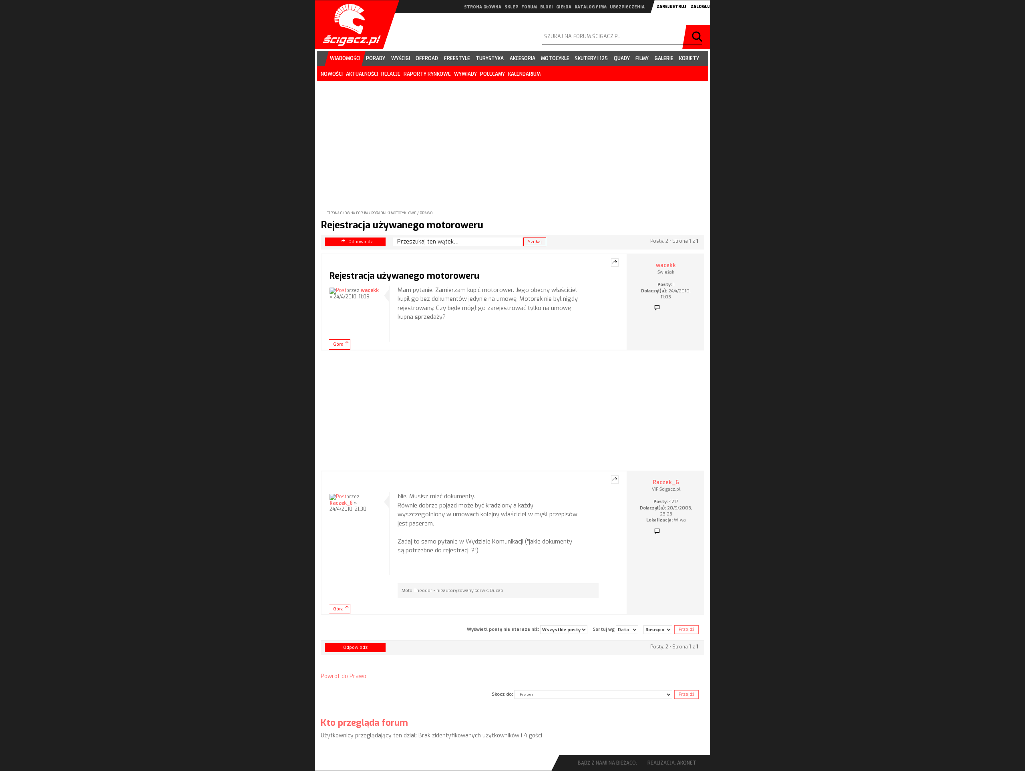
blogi (546, 7)
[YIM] (669, 531)
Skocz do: (502, 694)
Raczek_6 (341, 503)
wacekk (370, 290)
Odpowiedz (360, 242)
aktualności (362, 74)
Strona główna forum (347, 213)
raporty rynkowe (427, 74)
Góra (338, 344)
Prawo (426, 213)
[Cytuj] (615, 262)
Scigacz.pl (349, 24)
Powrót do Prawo (343, 676)
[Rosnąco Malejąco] (657, 629)
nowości (332, 74)
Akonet (686, 763)
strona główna (482, 7)
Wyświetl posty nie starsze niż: (503, 629)
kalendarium (524, 74)
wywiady (465, 74)
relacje (390, 74)
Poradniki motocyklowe (393, 213)
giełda (563, 7)
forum (529, 7)
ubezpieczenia (627, 7)
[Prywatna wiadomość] (657, 308)
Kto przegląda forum (364, 723)
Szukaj (698, 37)
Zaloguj (700, 6)
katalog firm (591, 7)
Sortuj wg (604, 629)
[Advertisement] (512, 139)
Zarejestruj (671, 6)
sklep (511, 7)
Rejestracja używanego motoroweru (402, 225)
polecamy (492, 74)
